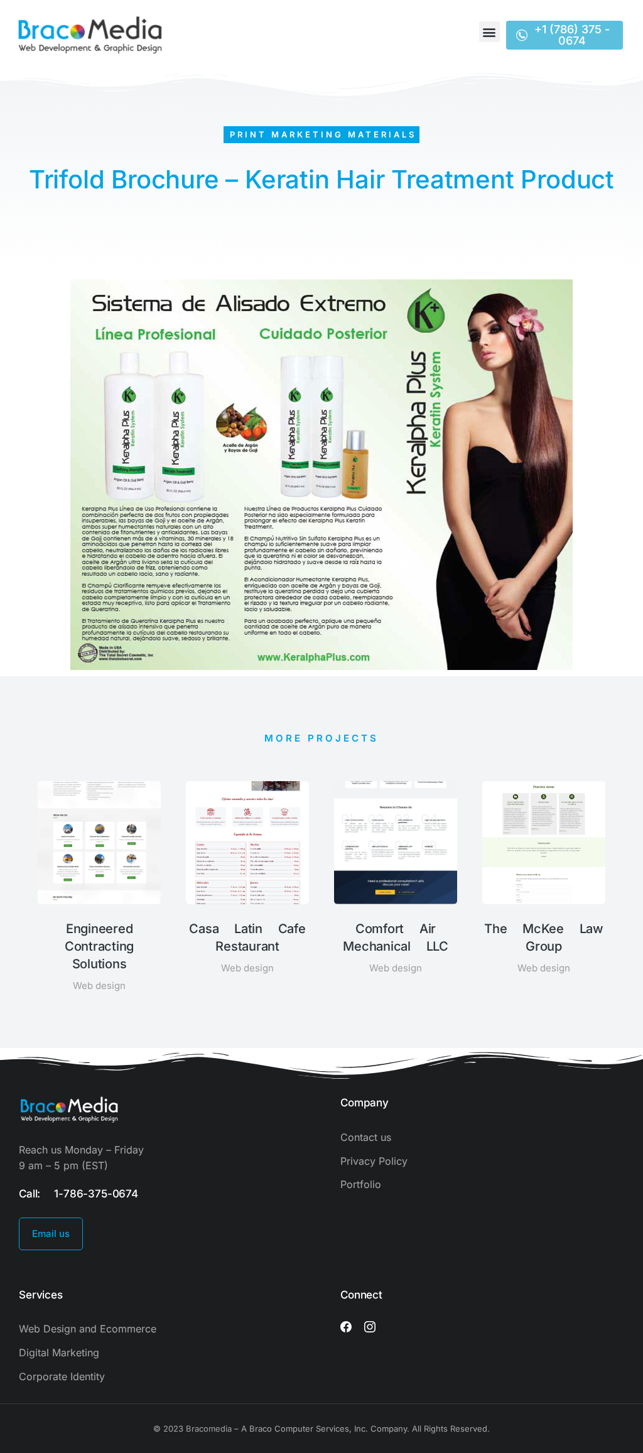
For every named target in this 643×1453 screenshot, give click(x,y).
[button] (489, 31)
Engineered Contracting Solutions (99, 946)
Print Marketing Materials (323, 134)
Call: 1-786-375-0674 (78, 1193)
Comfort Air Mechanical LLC (395, 937)
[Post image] (99, 842)
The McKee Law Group (543, 937)
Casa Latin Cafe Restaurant (247, 937)
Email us (51, 1234)
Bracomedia (209, 1428)
